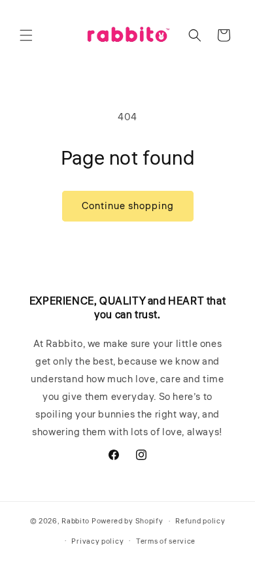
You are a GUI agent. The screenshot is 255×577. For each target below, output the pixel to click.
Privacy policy (97, 541)
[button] (26, 35)
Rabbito (75, 521)
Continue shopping (128, 206)
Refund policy (200, 521)
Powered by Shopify (127, 521)
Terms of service (166, 541)
